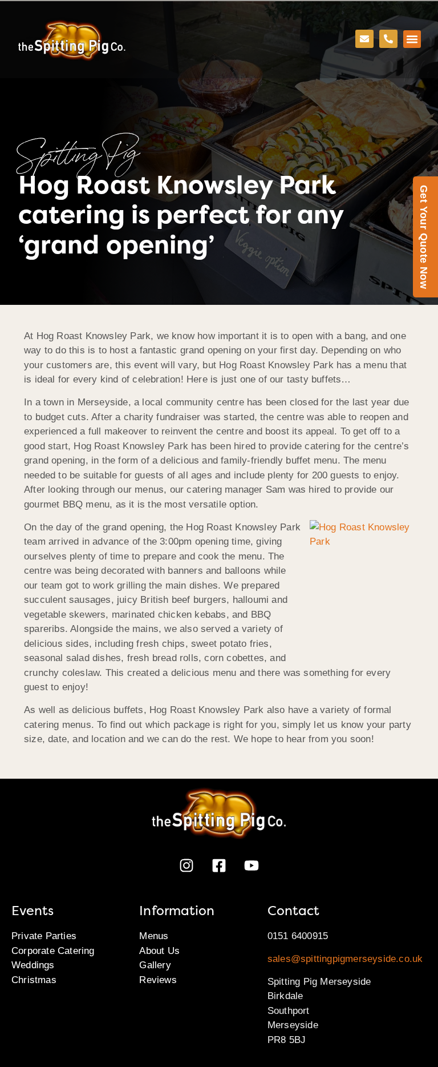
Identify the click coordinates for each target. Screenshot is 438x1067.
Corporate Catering (53, 950)
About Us (159, 950)
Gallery (155, 965)
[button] (412, 39)
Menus (153, 936)
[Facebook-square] (219, 865)
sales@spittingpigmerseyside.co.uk (345, 958)
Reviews (157, 980)
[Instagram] (186, 865)
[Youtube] (251, 865)
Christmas (33, 980)
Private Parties (43, 936)
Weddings (33, 965)
